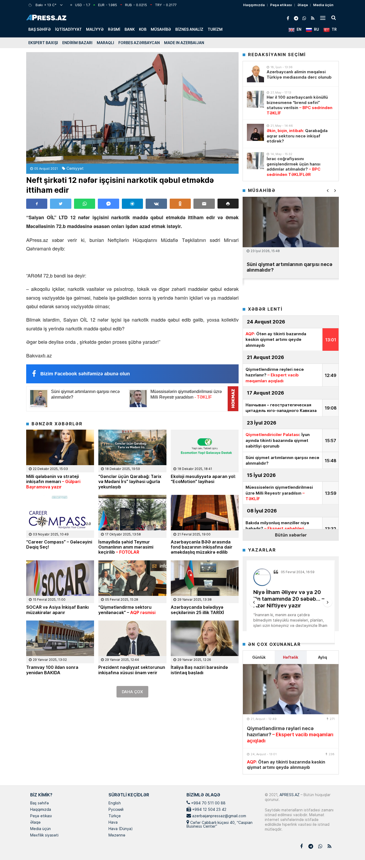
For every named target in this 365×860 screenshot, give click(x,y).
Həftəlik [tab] (290, 657)
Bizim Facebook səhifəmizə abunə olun (85, 373)
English (114, 803)
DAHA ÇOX (132, 692)
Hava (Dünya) (120, 829)
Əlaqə (302, 4)
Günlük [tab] (259, 657)
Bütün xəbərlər (291, 535)
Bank (130, 29)
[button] (228, 204)
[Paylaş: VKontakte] (156, 204)
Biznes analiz (189, 29)
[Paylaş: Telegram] (132, 204)
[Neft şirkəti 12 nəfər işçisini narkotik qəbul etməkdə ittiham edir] (132, 108)
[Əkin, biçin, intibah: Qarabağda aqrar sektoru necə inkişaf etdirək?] (255, 132)
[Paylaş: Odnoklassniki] (180, 204)
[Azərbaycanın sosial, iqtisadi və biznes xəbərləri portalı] (46, 17)
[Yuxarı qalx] (350, 845)
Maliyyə (95, 29)
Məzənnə (116, 835)
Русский (115, 810)
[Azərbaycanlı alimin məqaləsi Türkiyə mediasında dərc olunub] (255, 73)
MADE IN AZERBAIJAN (184, 42)
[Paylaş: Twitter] (60, 204)
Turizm (215, 29)
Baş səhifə (39, 29)
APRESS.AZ (289, 794)
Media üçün (323, 4)
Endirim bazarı (77, 42)
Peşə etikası (281, 4)
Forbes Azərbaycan (139, 42)
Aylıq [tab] (322, 657)
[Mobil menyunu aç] (322, 17)
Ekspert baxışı (43, 42)
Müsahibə (161, 29)
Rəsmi (114, 29)
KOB (142, 29)
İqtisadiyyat (68, 29)
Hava (113, 822)
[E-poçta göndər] (204, 204)
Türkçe (114, 816)
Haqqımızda (254, 4)
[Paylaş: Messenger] (108, 204)
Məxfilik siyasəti (44, 835)
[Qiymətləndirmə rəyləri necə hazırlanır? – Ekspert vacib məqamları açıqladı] (291, 689)
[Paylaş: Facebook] (36, 204)
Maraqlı (105, 42)
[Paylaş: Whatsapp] (84, 204)
